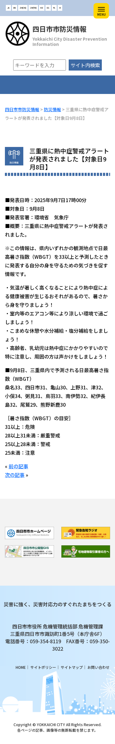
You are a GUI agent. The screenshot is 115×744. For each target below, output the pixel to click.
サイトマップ (72, 667)
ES (48, 7)
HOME (21, 667)
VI (60, 7)
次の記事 (15, 474)
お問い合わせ (98, 667)
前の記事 (18, 466)
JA (8, 7)
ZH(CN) (23, 7)
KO (41, 7)
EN (14, 7)
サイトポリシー (43, 667)
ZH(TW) (33, 7)
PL (54, 7)
